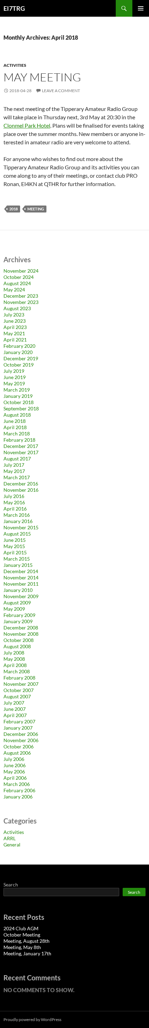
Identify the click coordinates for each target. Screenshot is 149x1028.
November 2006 (20, 740)
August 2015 (17, 534)
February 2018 (19, 440)
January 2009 (18, 621)
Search (10, 885)
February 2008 (19, 678)
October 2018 (18, 402)
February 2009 (19, 615)
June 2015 (14, 540)
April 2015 (15, 552)
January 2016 (18, 521)
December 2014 (20, 571)
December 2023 (20, 296)
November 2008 (20, 634)
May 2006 (14, 771)
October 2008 (18, 640)
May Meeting (42, 77)
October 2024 (18, 277)
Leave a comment (61, 90)
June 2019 (14, 377)
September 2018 (21, 408)
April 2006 (15, 778)
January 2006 (18, 797)
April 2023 (15, 327)
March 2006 (16, 784)
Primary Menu (140, 8)
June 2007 (14, 709)
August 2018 (17, 415)
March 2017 (16, 477)
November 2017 (20, 452)
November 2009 (20, 596)
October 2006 (18, 746)
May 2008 (14, 659)
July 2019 (13, 371)
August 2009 (17, 602)
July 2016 (13, 496)
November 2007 (20, 684)
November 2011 (20, 584)
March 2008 (16, 671)
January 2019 (18, 396)
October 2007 (18, 690)
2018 (13, 209)
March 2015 (16, 559)
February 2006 (19, 790)
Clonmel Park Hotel (26, 125)
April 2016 (15, 509)
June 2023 (14, 321)
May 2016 (14, 502)
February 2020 (19, 346)
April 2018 (15, 427)
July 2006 (13, 759)
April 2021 (15, 340)
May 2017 (14, 471)
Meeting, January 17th (27, 953)
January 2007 (18, 728)
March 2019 (16, 390)
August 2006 (17, 753)
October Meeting (21, 935)
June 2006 (14, 765)
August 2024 (17, 283)
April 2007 (15, 715)
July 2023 (13, 315)
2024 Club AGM (20, 928)
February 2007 (19, 721)
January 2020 (18, 352)
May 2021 (14, 333)
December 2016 (20, 484)
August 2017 (17, 458)
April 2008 (15, 665)
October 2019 (18, 365)
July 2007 (13, 703)
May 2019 (14, 383)
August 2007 (17, 696)
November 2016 (20, 490)
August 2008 (17, 646)
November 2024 (20, 271)
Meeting (35, 209)
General (11, 845)
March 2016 (16, 515)
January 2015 (18, 565)
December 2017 (20, 446)
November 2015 (20, 527)
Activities (14, 65)
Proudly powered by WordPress (32, 1019)
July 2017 (13, 465)
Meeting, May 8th (22, 947)
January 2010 (18, 590)
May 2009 (14, 609)
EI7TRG (14, 8)
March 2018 (16, 433)
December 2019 (20, 358)
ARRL (9, 838)
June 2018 (14, 421)
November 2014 (20, 577)
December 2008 (20, 628)
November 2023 (20, 302)
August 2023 (17, 308)
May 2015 (14, 546)
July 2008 (13, 653)
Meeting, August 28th (26, 941)
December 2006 (20, 734)
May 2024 (14, 289)
